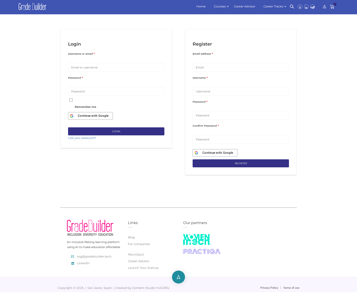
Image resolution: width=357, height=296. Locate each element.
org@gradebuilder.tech (94, 256)
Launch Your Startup (143, 268)
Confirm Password (206, 125)
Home (201, 6)
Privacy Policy (269, 287)
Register (241, 163)
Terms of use (291, 287)
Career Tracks (273, 6)
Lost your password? (82, 138)
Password (75, 77)
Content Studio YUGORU (151, 288)
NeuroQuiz (136, 254)
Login (116, 131)
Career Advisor (244, 6)
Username (200, 77)
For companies (139, 244)
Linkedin (83, 263)
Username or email (81, 53)
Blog (131, 237)
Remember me (85, 107)
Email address (203, 53)
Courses (220, 6)
